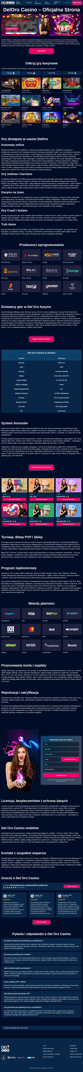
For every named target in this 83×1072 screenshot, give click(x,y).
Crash (50, 73)
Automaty (71, 73)
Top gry (9, 73)
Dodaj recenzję (71, 886)
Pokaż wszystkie (41, 922)
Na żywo (30, 73)
